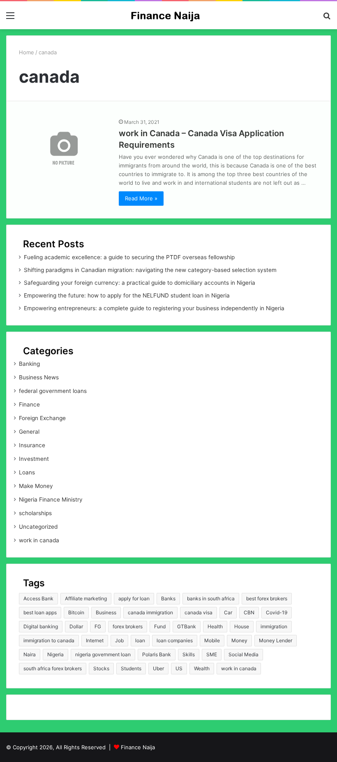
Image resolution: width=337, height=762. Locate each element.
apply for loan (134, 598)
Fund (160, 626)
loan (140, 640)
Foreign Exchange (42, 418)
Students (131, 668)
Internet (95, 640)
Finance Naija (138, 747)
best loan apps (40, 612)
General (29, 431)
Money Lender (275, 640)
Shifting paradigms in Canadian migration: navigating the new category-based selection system (150, 270)
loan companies (175, 640)
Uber (158, 668)
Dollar (76, 626)
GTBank (186, 626)
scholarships (35, 513)
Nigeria (55, 654)
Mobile (212, 640)
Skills (188, 654)
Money (239, 640)
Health (215, 626)
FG (98, 626)
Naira (29, 654)
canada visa (198, 612)
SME (211, 654)
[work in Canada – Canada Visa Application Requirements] (63, 146)
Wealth (202, 668)
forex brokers (128, 626)
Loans (27, 472)
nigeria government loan (103, 654)
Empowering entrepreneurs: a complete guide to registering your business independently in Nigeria (154, 308)
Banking (29, 363)
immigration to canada (48, 640)
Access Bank (38, 598)
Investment (34, 458)
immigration (274, 626)
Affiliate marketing (86, 598)
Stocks (101, 668)
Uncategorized (38, 526)
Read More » (141, 198)
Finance (29, 404)
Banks (168, 598)
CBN (249, 612)
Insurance (32, 445)
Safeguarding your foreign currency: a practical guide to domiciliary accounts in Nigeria (139, 282)
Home (26, 52)
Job (119, 640)
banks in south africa (211, 598)
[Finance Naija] (168, 15)
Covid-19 (276, 612)
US (178, 668)
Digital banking (40, 626)
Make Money (36, 486)
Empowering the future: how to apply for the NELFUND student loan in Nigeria (127, 295)
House (241, 626)
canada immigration (150, 612)
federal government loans (53, 391)
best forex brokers (266, 598)
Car (228, 612)
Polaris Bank (156, 654)
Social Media (244, 654)
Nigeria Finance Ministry (51, 499)
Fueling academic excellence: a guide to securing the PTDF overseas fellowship (129, 257)
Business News (39, 377)
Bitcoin (76, 612)
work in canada (39, 540)
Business (106, 612)
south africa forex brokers (52, 668)
